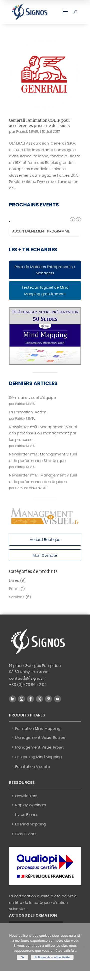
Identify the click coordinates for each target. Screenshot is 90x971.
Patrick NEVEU (27, 131)
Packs (14, 588)
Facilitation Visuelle (32, 766)
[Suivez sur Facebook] (30, 698)
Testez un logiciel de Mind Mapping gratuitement (45, 290)
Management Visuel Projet (39, 747)
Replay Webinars (30, 804)
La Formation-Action (27, 412)
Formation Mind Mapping (37, 728)
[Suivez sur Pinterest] (48, 698)
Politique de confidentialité (52, 957)
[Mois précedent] (72, 219)
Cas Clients (25, 833)
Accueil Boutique (45, 539)
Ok (22, 957)
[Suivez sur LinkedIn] (12, 698)
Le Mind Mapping (30, 824)
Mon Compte (45, 555)
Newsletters (26, 795)
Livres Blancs (26, 814)
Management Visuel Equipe (40, 737)
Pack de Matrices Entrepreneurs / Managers (45, 270)
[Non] (83, 946)
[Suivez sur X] (39, 698)
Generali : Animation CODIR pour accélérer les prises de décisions (39, 123)
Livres (14, 580)
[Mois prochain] (78, 219)
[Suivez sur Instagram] (21, 698)
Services (16, 596)
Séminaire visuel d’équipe (32, 397)
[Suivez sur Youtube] (57, 698)
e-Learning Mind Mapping (38, 756)
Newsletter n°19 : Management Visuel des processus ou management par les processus (43, 433)
